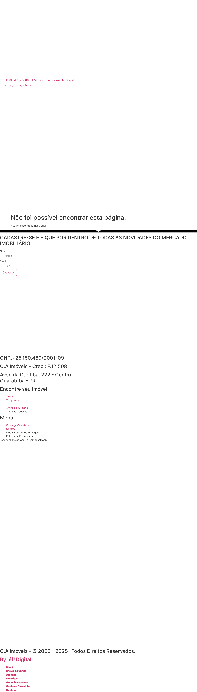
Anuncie (38, 80)
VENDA (18, 80)
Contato (70, 80)
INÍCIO (10, 80)
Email (3, 261)
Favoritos (60, 80)
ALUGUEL (28, 80)
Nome (3, 251)
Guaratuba (49, 80)
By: (16, 659)
